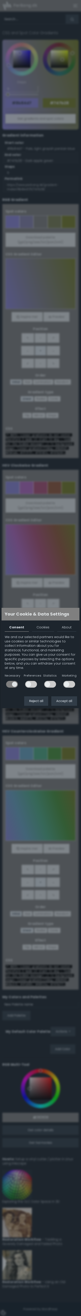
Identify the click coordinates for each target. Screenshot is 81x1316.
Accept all (64, 701)
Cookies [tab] (43, 627)
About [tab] (67, 627)
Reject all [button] (36, 701)
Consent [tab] (16, 627)
